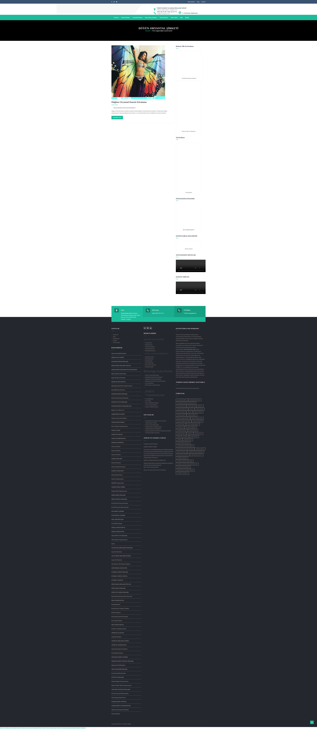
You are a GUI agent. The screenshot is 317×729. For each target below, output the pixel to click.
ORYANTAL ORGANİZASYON (118, 645)
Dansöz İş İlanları (116, 454)
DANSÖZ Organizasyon (117, 483)
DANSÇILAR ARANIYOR (117, 442)
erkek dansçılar (180, 424)
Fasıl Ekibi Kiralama (116, 523)
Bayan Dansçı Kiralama (151, 17)
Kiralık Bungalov (115, 604)
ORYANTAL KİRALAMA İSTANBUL (120, 641)
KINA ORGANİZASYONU (117, 600)
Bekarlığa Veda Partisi (195, 399)
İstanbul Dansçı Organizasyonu (153, 427)
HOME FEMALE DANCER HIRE (119, 568)
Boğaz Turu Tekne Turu (117, 410)
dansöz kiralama (192, 415)
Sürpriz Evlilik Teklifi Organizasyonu (121, 685)
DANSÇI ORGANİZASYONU (118, 438)
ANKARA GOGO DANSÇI (117, 357)
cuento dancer (191, 406)
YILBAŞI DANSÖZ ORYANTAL (119, 701)
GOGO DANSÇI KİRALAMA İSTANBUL (121, 556)
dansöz (189, 412)
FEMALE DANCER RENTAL (118, 527)
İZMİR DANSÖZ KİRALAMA (118, 588)
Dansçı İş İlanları (116, 446)
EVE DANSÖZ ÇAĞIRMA (117, 511)
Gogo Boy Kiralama (116, 552)
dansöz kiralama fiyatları (183, 418)
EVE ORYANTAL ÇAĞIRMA (118, 515)
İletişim (204, 1)
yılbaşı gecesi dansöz (196, 455)
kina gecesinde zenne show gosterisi (121, 596)
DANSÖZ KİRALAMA (116, 458)
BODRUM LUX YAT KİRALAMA (119, 402)
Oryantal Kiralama (137, 17)
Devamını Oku (117, 117)
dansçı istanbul (199, 409)
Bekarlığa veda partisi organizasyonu (121, 386)
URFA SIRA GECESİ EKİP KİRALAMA (120, 689)
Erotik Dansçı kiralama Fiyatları (120, 507)
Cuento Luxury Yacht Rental (119, 418)
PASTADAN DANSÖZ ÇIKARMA (119, 657)
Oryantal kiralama (200, 448)
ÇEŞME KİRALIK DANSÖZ (118, 414)
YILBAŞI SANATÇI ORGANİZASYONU (121, 705)
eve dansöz (180, 427)
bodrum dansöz (181, 406)
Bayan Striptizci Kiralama (118, 377)
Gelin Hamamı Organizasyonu (119, 539)
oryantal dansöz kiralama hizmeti (185, 448)
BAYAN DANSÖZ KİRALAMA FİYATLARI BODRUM (124, 369)
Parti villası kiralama (117, 653)
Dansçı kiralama (181, 412)
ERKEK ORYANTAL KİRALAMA (119, 499)
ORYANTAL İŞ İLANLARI (117, 632)
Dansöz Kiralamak (197, 421)
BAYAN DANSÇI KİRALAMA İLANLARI (121, 365)
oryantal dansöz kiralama (183, 442)
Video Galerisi (191, 1)
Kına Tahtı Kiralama (116, 620)
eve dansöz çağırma (190, 427)
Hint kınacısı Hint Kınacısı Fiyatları (120, 564)
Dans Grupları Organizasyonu (119, 426)
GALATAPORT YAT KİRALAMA (119, 535)
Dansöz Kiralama (125, 17)
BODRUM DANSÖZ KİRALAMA (119, 394)
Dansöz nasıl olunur (117, 475)
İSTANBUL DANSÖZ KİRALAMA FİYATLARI (187, 464)
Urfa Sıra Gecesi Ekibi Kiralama (119, 693)
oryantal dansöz (188, 439)
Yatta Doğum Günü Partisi (118, 697)
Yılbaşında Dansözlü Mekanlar (153, 428)
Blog (198, 1)
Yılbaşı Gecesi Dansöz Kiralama (120, 709)
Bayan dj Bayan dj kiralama (118, 373)
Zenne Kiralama (164, 17)
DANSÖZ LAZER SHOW (117, 471)
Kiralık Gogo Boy (116, 612)
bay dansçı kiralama (182, 399)
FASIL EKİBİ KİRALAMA (117, 519)
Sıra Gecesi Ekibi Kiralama (118, 673)
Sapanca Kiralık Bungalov (118, 665)
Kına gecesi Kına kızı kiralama (119, 616)
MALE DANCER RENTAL (117, 624)
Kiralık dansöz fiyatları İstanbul (120, 608)
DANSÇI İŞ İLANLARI (116, 434)
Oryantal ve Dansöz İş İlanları (119, 649)
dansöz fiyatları (198, 412)
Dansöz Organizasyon (117, 479)
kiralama (190, 433)
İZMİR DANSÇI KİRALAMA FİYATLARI (121, 584)
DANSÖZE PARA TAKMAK (118, 487)
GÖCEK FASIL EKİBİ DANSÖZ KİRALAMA (122, 547)
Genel (124, 107)
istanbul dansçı (193, 430)
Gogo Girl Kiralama (116, 560)
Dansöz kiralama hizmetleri (183, 421)
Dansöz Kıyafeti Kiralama (118, 466)
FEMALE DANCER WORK (117, 531)
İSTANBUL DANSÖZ (182, 458)
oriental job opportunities (118, 628)
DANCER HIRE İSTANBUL (118, 422)
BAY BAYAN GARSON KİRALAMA (119, 361)
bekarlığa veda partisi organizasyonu (186, 403)
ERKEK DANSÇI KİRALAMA (118, 495)
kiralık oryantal (194, 436)
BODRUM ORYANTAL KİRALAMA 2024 (121, 406)
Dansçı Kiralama (115, 450)
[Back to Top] (312, 722)
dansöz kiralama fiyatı (197, 418)
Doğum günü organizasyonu (119, 491)
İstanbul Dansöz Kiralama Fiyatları (185, 470)
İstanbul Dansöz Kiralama (183, 467)
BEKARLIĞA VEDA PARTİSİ (118, 381)
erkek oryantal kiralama (192, 424)
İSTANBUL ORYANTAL (117, 580)
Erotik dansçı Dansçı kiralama (119, 503)
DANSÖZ (200, 406)
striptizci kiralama (181, 451)
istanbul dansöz (181, 433)
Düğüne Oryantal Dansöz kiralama (129, 102)
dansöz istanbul (181, 415)
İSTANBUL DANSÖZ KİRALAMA (119, 572)
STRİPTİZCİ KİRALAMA (117, 677)
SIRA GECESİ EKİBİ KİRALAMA (119, 669)
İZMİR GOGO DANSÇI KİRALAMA (120, 592)
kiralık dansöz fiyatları (182, 436)
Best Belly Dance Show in (118, 390)
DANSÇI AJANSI (115, 430)
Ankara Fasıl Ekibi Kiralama (118, 353)
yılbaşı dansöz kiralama (182, 455)
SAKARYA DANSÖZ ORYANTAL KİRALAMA (122, 661)
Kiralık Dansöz (198, 433)
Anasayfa (116, 17)
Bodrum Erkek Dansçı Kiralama (119, 398)
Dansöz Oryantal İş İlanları (152, 425)
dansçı (191, 409)
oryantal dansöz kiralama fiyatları (185, 445)
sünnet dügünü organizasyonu (119, 681)
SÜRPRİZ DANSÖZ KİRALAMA (196, 451)
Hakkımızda (116, 338)
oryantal (179, 439)
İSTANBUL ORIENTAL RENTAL (119, 576)
